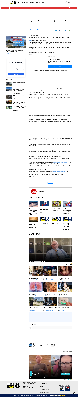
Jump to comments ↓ (32, 185)
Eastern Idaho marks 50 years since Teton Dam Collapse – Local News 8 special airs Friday (33, 211)
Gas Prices (32, 2)
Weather (23, 2)
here (50, 319)
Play (39, 2)
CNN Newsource (32, 29)
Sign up (70, 324)
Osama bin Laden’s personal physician (60, 162)
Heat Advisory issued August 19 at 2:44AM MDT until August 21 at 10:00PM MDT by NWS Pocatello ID (39, 7)
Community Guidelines (30, 383)
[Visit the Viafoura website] (69, 351)
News (19, 2)
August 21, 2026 (8, 53)
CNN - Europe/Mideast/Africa (42, 182)
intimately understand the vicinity (59, 171)
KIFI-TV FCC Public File (29, 384)
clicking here (68, 317)
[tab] (32, 332)
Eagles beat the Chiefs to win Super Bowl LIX (56, 210)
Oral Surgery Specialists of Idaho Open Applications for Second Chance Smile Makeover (19, 102)
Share (43, 2)
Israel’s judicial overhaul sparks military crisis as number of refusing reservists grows (66, 226)
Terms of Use (30, 382)
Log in (67, 324)
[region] (50, 338)
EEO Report (25, 382)
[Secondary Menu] (7, 2)
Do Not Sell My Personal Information (30, 387)
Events (36, 2)
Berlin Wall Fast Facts (44, 223)
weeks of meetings (43, 159)
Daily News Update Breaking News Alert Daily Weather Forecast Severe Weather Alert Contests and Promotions (44, 389)
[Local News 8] (13, 3)
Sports (27, 2)
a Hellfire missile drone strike (50, 38)
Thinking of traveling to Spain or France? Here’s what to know (33, 226)
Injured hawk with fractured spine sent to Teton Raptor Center (19, 97)
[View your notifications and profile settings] (71, 332)
